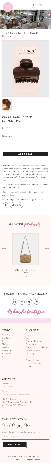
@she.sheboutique (25, 311)
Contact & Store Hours (37, 348)
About (29, 338)
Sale (4, 357)
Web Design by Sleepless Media (25, 460)
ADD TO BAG (25, 154)
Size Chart (31, 357)
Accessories (8, 354)
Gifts (4, 341)
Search (29, 335)
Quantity (7, 136)
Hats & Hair (15, 33)
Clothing (6, 338)
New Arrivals (8, 335)
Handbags (7, 351)
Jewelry (5, 348)
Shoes (5, 344)
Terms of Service (34, 363)
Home (4, 33)
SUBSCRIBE (14, 445)
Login (28, 366)
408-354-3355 (9, 387)
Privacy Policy (32, 360)
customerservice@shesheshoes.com (19, 394)
